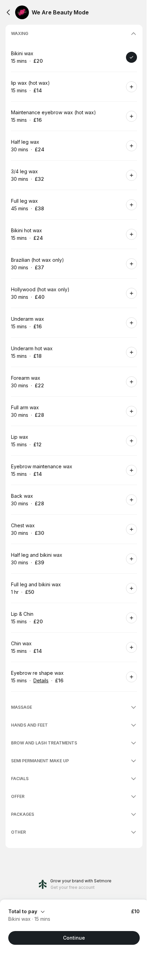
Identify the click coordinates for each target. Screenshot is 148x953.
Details (41, 680)
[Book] (131, 57)
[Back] (8, 12)
